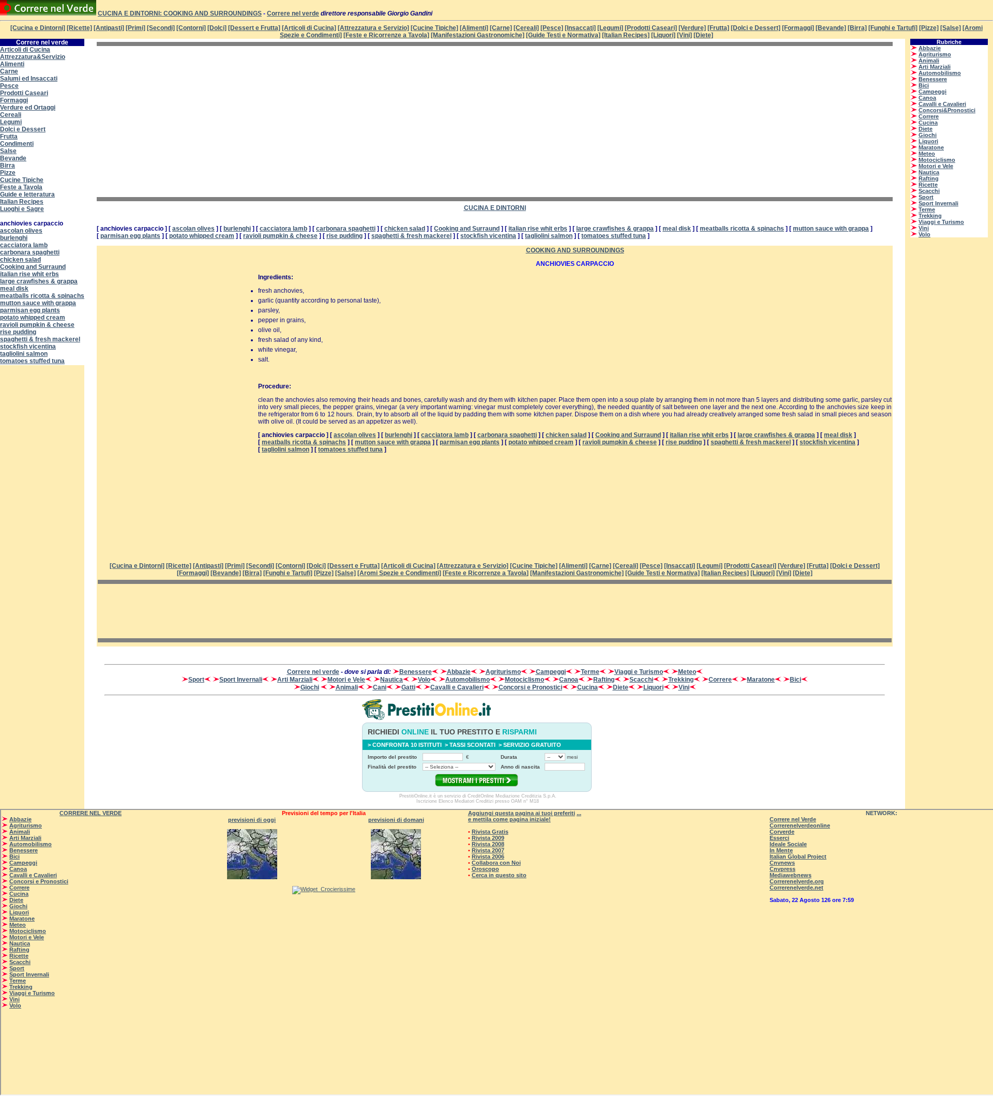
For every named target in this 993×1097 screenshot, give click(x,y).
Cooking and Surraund (33, 267)
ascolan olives (21, 230)
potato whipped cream (32, 317)
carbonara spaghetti (29, 252)
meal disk (14, 288)
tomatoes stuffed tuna (32, 361)
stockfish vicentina (28, 346)
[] (486, 573)
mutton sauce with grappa (38, 303)
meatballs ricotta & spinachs (42, 295)
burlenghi (13, 238)
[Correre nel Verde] (48, 13)
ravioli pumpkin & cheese (37, 324)
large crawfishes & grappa (39, 281)
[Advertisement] (183, 121)
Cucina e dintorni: (130, 13)
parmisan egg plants (30, 310)
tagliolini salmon (24, 353)
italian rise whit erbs (29, 274)
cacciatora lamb (24, 245)
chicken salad (20, 259)
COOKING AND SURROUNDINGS (575, 250)
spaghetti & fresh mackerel (40, 339)
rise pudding (18, 332)
